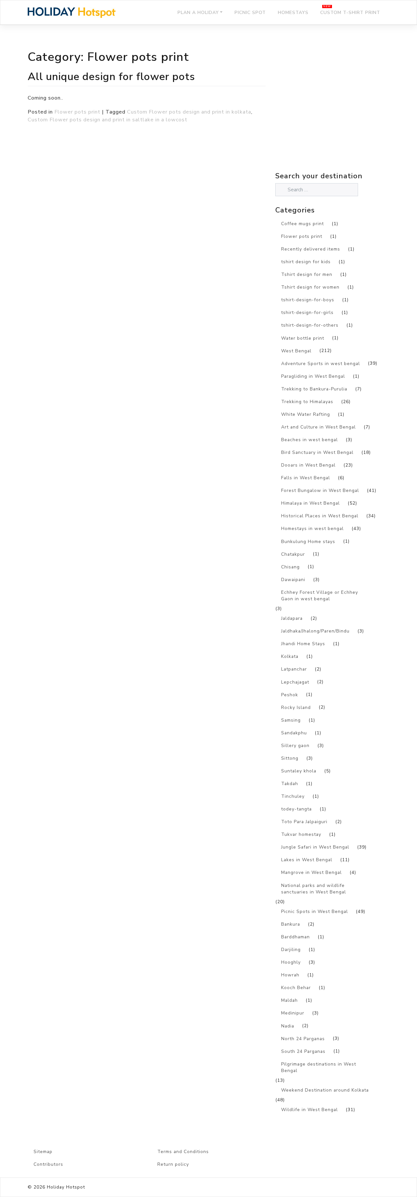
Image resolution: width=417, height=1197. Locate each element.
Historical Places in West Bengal (319, 516)
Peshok (289, 695)
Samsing (291, 720)
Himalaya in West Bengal (310, 503)
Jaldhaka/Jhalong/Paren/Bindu (315, 631)
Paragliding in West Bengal (313, 376)
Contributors (48, 1164)
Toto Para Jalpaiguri (304, 822)
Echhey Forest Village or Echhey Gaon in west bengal (319, 595)
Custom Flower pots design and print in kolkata (189, 112)
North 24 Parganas (303, 1039)
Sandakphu (294, 733)
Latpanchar (294, 669)
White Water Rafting (305, 414)
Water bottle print (302, 338)
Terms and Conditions (183, 1152)
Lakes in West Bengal (306, 860)
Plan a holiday (198, 12)
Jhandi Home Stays (303, 644)
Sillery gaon (295, 745)
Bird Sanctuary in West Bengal (317, 452)
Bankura (290, 924)
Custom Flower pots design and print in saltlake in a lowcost (107, 119)
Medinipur (292, 1013)
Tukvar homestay (301, 834)
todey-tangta (296, 809)
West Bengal (296, 351)
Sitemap (43, 1152)
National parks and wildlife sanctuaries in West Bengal (313, 888)
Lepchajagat (295, 682)
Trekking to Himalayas (307, 402)
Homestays (293, 12)
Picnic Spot (250, 12)
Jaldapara (292, 618)
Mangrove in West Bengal (311, 872)
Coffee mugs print (302, 224)
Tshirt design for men (306, 274)
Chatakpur (293, 554)
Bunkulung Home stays (308, 541)
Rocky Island (296, 707)
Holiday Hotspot (66, 1187)
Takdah (289, 784)
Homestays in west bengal (312, 528)
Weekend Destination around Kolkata (325, 1090)
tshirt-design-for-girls (307, 312)
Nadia (287, 1026)
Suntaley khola (298, 771)
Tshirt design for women (310, 287)
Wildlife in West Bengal (309, 1110)
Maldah (289, 1000)
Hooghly (291, 962)
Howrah (290, 975)
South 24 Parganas (303, 1051)
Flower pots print (77, 112)
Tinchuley (293, 796)
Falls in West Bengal (305, 478)
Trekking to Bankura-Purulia (314, 389)
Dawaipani (293, 580)
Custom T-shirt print (350, 12)
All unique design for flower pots (111, 76)
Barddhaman (295, 937)
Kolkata (289, 656)
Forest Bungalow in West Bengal (320, 490)
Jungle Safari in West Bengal (315, 847)
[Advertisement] (332, 113)
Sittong (289, 758)
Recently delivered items (310, 249)
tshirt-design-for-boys (307, 300)
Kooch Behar (296, 988)
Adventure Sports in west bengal (320, 363)
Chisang (290, 567)
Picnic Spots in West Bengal (314, 911)
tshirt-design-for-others (309, 325)
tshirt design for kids (306, 262)
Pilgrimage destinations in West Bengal (318, 1067)
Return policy (173, 1164)
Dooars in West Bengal (308, 465)
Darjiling (291, 949)
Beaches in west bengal (309, 440)
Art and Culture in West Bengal (318, 427)
